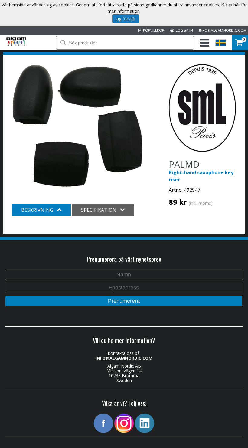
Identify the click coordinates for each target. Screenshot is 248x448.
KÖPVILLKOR (152, 30)
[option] (77, 125)
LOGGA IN (183, 30)
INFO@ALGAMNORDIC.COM (222, 30)
